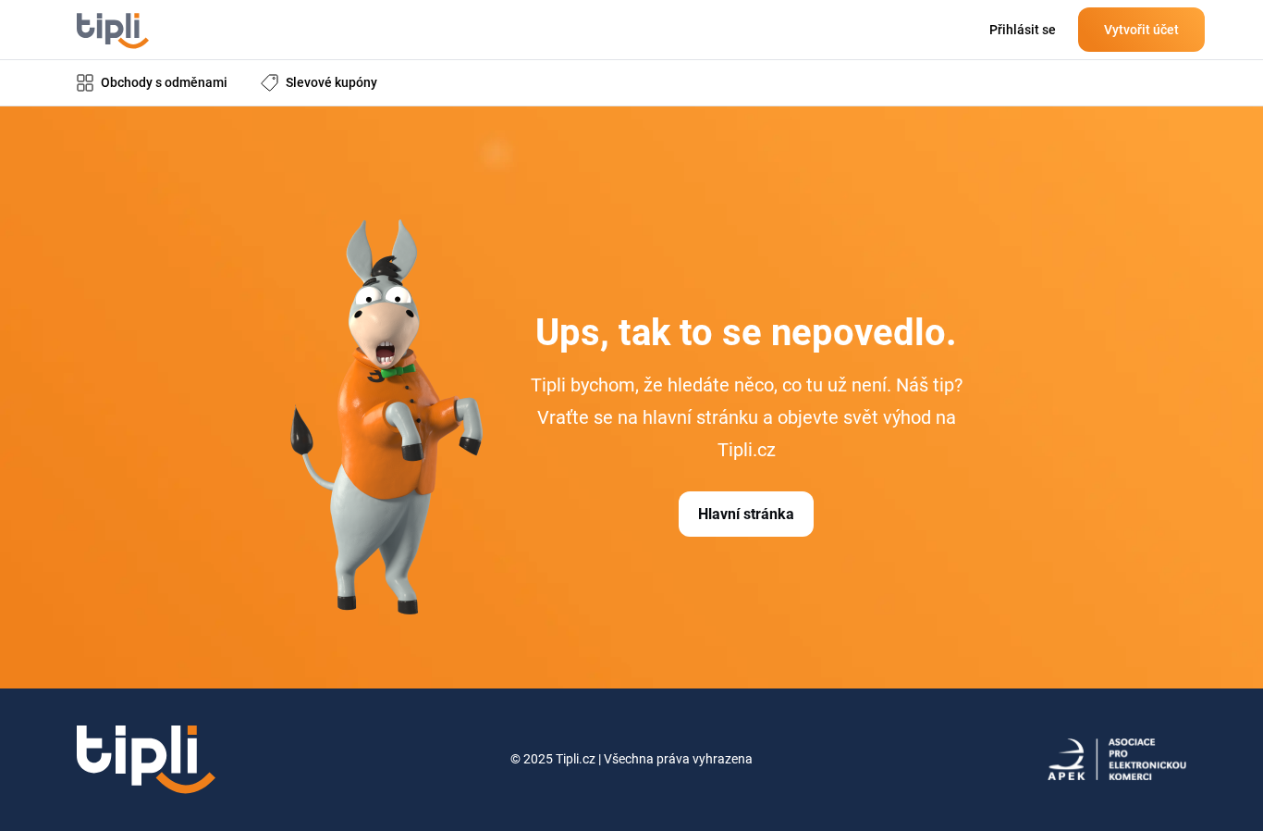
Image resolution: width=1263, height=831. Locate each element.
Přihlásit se (1022, 29)
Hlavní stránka (746, 514)
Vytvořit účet (1141, 29)
